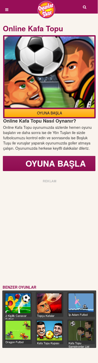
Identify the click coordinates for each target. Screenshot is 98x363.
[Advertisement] (49, 233)
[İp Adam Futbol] (81, 302)
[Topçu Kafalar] (49, 303)
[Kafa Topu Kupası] (49, 331)
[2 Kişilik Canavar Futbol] (17, 303)
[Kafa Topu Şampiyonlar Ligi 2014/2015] (81, 331)
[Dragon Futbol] (17, 330)
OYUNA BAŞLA (49, 113)
